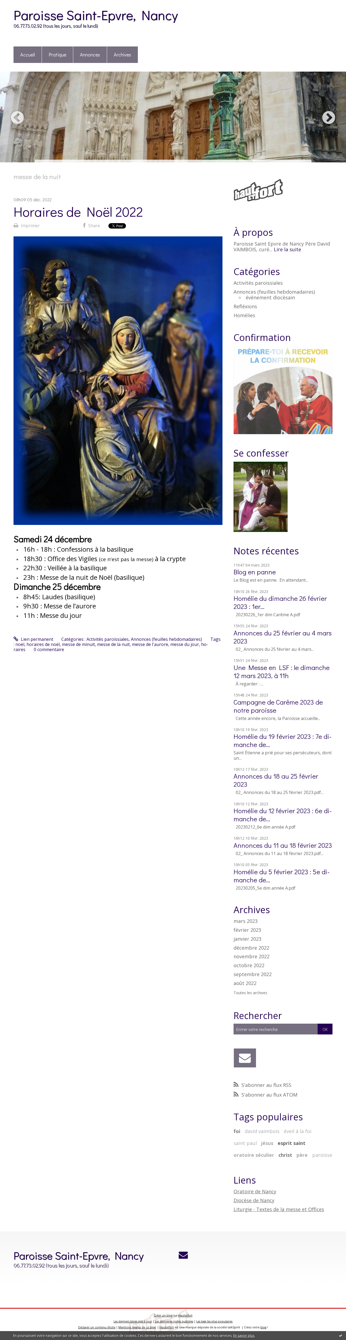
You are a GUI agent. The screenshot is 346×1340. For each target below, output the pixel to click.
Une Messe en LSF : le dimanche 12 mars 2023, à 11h (282, 671)
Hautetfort (185, 1315)
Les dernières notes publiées (174, 1321)
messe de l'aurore (150, 644)
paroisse (322, 1155)
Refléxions (245, 306)
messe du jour (184, 644)
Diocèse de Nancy (254, 1200)
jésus (267, 1143)
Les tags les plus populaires (214, 1321)
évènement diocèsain (270, 297)
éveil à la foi (297, 1131)
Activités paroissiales (107, 639)
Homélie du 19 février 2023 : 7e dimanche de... (282, 740)
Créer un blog (163, 1315)
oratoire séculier (254, 1155)
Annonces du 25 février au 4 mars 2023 (283, 636)
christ (285, 1155)
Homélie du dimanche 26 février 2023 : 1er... (280, 602)
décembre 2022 (251, 948)
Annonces (90, 54)
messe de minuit (78, 644)
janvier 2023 (247, 939)
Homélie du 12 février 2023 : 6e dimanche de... (283, 814)
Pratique (57, 54)
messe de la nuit (113, 644)
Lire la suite (287, 249)
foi (237, 1131)
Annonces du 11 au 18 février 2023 (283, 845)
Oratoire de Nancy (255, 1191)
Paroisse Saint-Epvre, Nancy (96, 15)
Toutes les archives (250, 993)
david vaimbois (262, 1131)
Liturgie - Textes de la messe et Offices (279, 1209)
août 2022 (245, 983)
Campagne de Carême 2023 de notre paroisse (278, 706)
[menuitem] (28, 54)
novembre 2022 (252, 957)
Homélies (244, 315)
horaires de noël (43, 644)
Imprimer (30, 226)
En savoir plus (243, 1335)
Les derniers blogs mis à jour (133, 1321)
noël (19, 644)
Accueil (27, 54)
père (302, 1155)
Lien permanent (36, 639)
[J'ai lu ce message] (340, 1335)
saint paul (245, 1143)
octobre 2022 (249, 966)
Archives (122, 54)
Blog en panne (255, 571)
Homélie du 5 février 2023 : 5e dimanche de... (282, 875)
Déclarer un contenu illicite (96, 1327)
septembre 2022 (253, 974)
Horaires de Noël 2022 (78, 211)
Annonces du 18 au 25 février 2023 (276, 780)
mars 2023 (246, 921)
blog (263, 1327)
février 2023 (247, 930)
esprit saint (291, 1143)
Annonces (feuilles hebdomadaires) (166, 639)
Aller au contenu (19, 5)
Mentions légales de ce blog (137, 1327)
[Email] (245, 1057)
